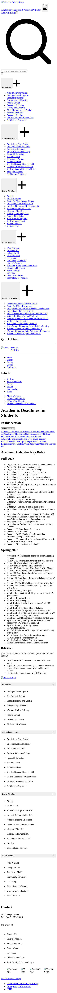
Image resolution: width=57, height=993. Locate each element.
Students (10, 379)
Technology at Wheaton (17, 278)
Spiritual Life (12, 226)
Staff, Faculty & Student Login (20, 962)
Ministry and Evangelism (17, 213)
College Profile (13, 253)
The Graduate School (16, 696)
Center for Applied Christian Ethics (22, 303)
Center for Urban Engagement (20, 306)
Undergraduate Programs (17, 95)
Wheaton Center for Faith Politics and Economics (28, 331)
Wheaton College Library (18, 710)
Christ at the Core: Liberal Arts (20, 117)
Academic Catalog (15, 115)
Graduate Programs (15, 98)
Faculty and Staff (14, 381)
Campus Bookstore (15, 275)
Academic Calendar (15, 105)
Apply (4, 13)
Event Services (13, 270)
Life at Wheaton (34, 10)
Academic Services (15, 112)
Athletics (10, 196)
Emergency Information (19, 986)
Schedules (10, 441)
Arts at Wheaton (14, 198)
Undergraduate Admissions (18, 146)
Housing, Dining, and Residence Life (23, 206)
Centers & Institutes (10, 298)
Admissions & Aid (19, 10)
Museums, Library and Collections (22, 265)
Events (10, 360)
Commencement (32, 434)
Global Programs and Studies (19, 110)
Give (13, 13)
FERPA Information (16, 436)
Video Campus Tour (15, 957)
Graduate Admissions (16, 149)
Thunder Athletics (15, 349)
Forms (12, 439)
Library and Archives (16, 108)
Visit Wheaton (13, 250)
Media (9, 391)
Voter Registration (32, 444)
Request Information (15, 154)
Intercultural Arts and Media (19, 208)
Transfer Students (16, 444)
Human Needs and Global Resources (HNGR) (27, 313)
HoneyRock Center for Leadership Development (28, 308)
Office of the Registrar (16, 401)
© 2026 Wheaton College (11, 979)
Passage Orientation (15, 216)
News (9, 357)
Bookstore (11, 367)
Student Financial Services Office (21, 169)
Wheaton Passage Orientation (19, 820)
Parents (10, 384)
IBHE (9, 989)
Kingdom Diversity (15, 211)
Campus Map (12, 948)
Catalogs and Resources (14, 434)
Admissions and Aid (10, 732)
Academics (6, 10)
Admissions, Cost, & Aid (17, 144)
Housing (10, 843)
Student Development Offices (20, 810)
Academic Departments (17, 93)
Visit (9, 13)
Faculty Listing (13, 103)
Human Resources (15, 943)
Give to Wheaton (14, 263)
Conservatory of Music (17, 100)
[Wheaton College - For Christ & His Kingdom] (8, 677)
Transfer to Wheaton (15, 159)
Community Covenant (16, 260)
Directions (11, 953)
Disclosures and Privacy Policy (22, 983)
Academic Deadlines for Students (21, 403)
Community (12, 389)
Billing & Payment (15, 171)
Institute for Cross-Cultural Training (22, 316)
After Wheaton (13, 255)
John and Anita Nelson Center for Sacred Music (27, 318)
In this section (8, 429)
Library (10, 365)
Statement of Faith (15, 872)
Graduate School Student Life (20, 203)
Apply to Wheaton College (18, 151)
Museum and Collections (17, 891)
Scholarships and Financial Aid (20, 164)
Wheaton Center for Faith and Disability (24, 328)
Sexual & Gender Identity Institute (22, 323)
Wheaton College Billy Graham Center (24, 333)
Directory (11, 273)
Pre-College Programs (16, 120)
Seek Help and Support (17, 218)
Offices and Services (16, 268)
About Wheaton (8, 243)
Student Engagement (16, 221)
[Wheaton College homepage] (12, 2)
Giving (10, 362)
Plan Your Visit (13, 156)
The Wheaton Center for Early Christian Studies (28, 326)
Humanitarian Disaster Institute (20, 311)
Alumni (10, 386)
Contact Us (11, 934)
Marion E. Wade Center (17, 321)
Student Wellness (14, 223)
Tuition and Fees (14, 161)
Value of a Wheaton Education (20, 166)
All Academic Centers (16, 724)
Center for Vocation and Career (20, 201)
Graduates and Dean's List (26, 439)
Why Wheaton (13, 248)
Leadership (11, 258)
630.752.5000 (7, 925)
